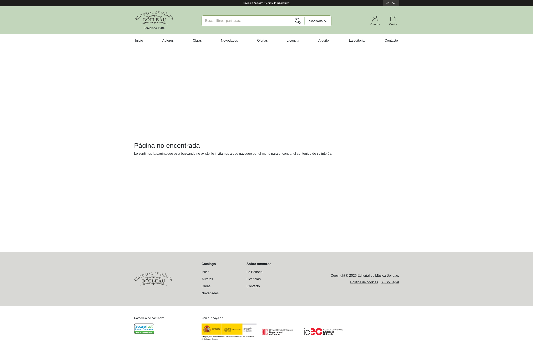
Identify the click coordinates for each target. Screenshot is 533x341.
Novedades (229, 40)
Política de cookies (364, 282)
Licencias (254, 279)
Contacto (391, 40)
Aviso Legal (390, 282)
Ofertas (262, 40)
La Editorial (255, 272)
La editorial (357, 40)
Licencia (293, 40)
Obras (197, 40)
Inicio (139, 40)
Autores (168, 40)
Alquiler (324, 40)
